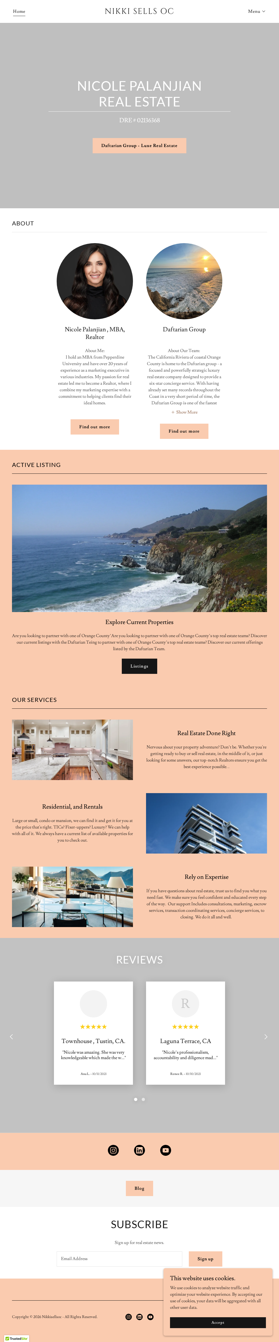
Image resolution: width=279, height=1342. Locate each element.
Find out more (94, 427)
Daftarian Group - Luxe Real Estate (139, 145)
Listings (139, 666)
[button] (257, 11)
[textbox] (119, 1259)
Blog (139, 1188)
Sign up (206, 1259)
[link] (139, 12)
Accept (217, 1322)
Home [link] (19, 11)
